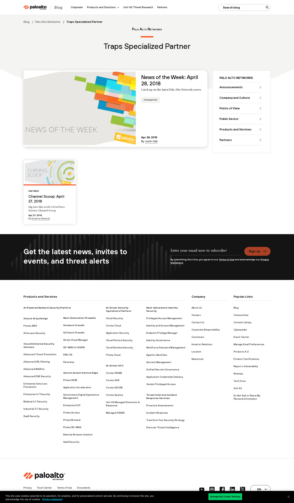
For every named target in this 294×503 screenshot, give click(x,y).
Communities (241, 315)
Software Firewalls (74, 332)
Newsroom (198, 359)
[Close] (288, 496)
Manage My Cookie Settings (225, 496)
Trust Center (44, 487)
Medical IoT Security (35, 401)
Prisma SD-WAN (72, 427)
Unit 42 (238, 388)
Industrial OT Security (35, 408)
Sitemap (238, 373)
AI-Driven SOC (114, 365)
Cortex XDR (112, 380)
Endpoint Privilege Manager (161, 333)
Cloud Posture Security (119, 340)
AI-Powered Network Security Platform (47, 307)
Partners (162, 7)
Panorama (68, 362)
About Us (197, 307)
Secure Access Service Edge (80, 372)
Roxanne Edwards (40, 218)
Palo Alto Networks (47, 21)
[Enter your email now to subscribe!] (205, 252)
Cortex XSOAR (114, 387)
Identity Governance (158, 340)
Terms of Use (226, 259)
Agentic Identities (156, 354)
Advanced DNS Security (37, 376)
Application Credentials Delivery (164, 376)
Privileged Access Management (164, 318)
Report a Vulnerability (246, 366)
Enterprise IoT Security (36, 394)
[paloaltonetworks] (35, 7)
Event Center (241, 337)
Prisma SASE (70, 380)
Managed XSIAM (115, 412)
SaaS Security (31, 416)
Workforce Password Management (165, 347)
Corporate (77, 7)
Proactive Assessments (159, 405)
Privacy (27, 487)
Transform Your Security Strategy (165, 420)
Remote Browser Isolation (78, 434)
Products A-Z (241, 351)
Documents (83, 487)
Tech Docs (240, 381)
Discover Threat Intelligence (162, 427)
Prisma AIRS (30, 325)
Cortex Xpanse (114, 395)
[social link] (201, 489)
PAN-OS (67, 354)
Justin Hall (151, 141)
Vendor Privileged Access (161, 384)
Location (196, 351)
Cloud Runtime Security (119, 347)
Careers (196, 315)
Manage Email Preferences (249, 344)
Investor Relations (202, 344)
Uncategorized (150, 100)
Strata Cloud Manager (75, 340)
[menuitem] (77, 7)
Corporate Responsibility (206, 329)
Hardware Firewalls (74, 325)
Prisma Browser (72, 420)
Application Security (117, 333)
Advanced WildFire (33, 369)
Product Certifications (246, 359)
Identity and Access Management (165, 325)
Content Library (242, 322)
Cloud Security (114, 318)
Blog (26, 21)
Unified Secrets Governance (162, 369)
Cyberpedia (240, 329)
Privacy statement (52, 499)
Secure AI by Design (35, 318)
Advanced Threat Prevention (39, 354)
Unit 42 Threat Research (138, 7)
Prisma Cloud (113, 354)
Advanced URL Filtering (36, 361)
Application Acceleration (77, 387)
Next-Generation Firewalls (79, 318)
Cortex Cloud (113, 325)
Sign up (254, 251)
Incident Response (157, 412)
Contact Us (198, 322)
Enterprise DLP (71, 405)
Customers (198, 337)
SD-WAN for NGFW (74, 347)
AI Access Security (34, 333)
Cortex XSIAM (114, 373)
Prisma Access (71, 412)
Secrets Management (158, 362)
